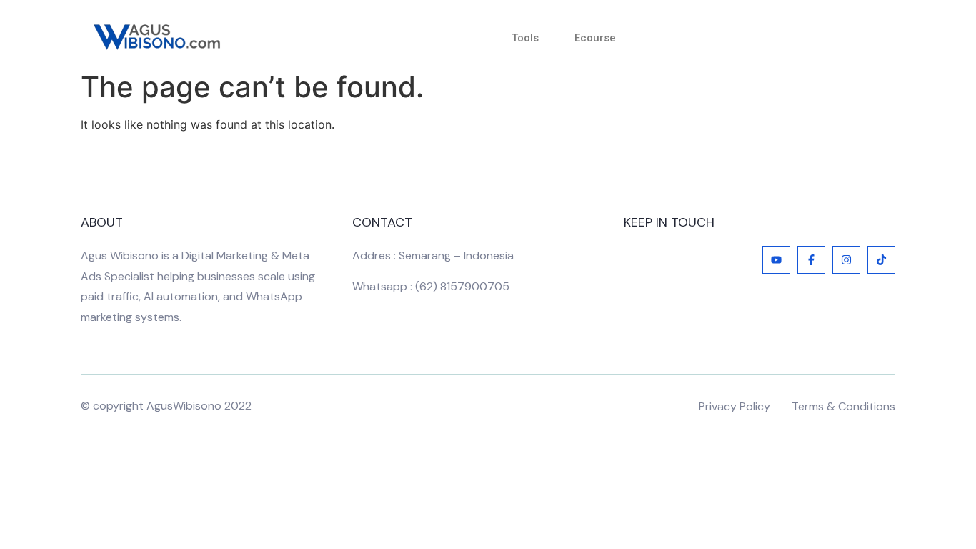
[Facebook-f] (811, 260)
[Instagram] (846, 260)
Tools (525, 37)
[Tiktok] (881, 260)
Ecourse (595, 37)
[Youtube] (776, 260)
